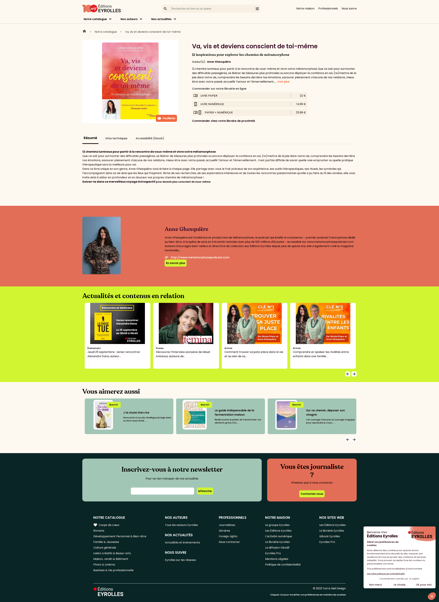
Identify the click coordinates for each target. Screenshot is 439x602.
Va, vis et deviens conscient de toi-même (153, 32)
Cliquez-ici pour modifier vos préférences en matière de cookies (308, 594)
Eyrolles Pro (273, 553)
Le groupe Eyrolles (277, 525)
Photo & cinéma (104, 565)
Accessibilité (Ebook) (150, 138)
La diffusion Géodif (277, 548)
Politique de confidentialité (283, 565)
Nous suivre (349, 8)
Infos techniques (116, 138)
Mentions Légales (276, 559)
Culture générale (104, 548)
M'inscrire (205, 491)
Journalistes (227, 525)
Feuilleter (166, 118)
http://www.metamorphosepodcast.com (200, 257)
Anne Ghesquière (219, 62)
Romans (98, 531)
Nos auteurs (129, 19)
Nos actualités (161, 19)
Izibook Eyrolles (329, 536)
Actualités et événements (182, 542)
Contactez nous (312, 494)
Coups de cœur (106, 525)
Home (84, 31)
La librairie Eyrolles (277, 542)
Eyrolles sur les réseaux (180, 560)
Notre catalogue (95, 19)
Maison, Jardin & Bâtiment (110, 559)
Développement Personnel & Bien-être (119, 536)
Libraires (224, 531)
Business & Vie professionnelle (113, 570)
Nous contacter (229, 542)
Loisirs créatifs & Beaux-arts (112, 553)
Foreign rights (228, 536)
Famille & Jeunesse (106, 542)
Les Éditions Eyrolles (278, 531)
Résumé (90, 138)
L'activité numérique (278, 536)
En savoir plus (175, 263)
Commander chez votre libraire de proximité (223, 121)
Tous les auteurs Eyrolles (181, 525)
